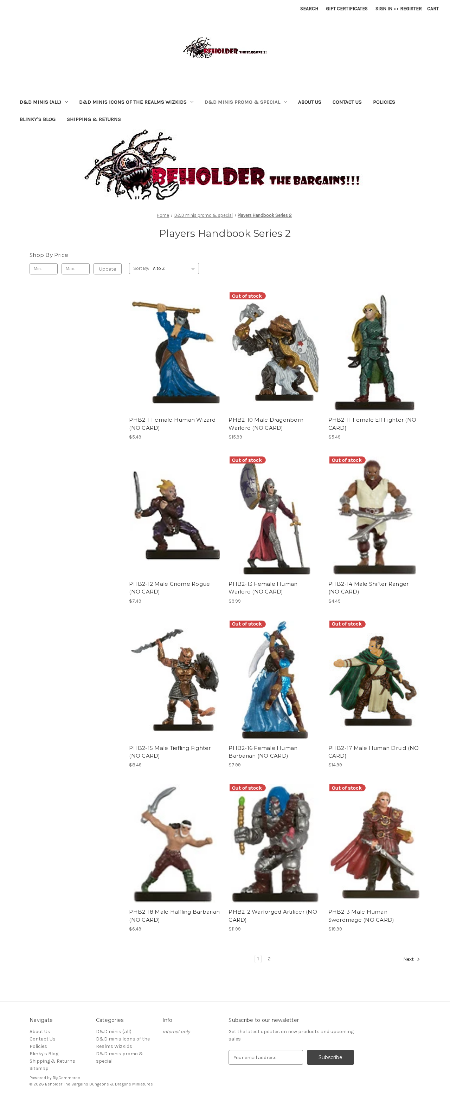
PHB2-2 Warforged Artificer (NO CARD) (273, 915)
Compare (173, 352)
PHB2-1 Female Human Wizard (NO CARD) (172, 423)
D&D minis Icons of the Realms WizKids (133, 102)
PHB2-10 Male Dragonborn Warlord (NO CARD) (266, 423)
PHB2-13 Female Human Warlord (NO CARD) (263, 588)
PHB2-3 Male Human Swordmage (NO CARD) (361, 915)
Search (309, 9)
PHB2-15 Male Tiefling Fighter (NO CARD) (170, 752)
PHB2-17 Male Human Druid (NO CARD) (373, 752)
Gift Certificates (347, 9)
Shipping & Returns (94, 119)
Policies (384, 102)
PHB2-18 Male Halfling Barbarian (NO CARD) (174, 915)
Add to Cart (175, 364)
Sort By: (141, 268)
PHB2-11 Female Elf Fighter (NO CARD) (372, 423)
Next (409, 959)
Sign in (383, 9)
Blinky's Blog (38, 119)
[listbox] (175, 268)
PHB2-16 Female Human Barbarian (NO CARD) (263, 752)
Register (411, 9)
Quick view (174, 339)
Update (107, 269)
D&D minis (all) (40, 102)
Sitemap (39, 1068)
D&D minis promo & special (242, 102)
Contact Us (347, 102)
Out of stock (275, 364)
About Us (309, 102)
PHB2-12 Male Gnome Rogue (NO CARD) (169, 588)
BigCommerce (66, 1077)
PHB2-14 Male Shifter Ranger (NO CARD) (368, 588)
